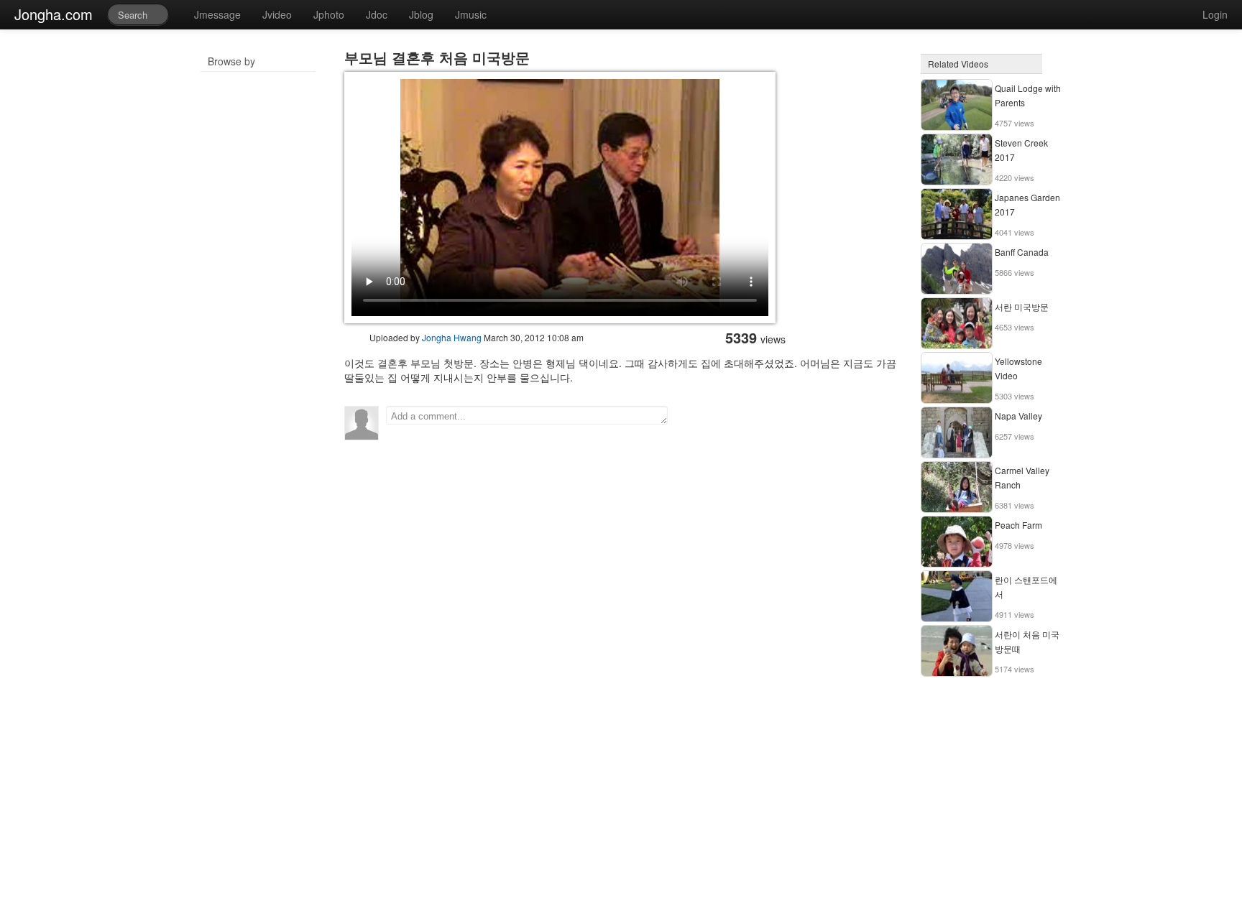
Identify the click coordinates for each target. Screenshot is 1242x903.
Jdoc (376, 14)
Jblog (421, 14)
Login (1215, 14)
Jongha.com (53, 14)
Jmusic (471, 14)
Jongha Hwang (452, 337)
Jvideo (277, 14)
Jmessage (217, 14)
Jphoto (328, 14)
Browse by (231, 61)
